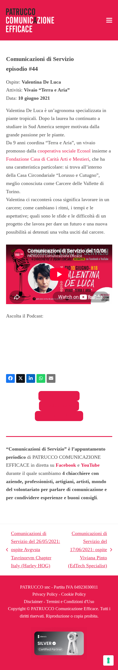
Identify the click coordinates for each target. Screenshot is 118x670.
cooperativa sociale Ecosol (64, 151)
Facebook (66, 465)
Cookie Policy (73, 594)
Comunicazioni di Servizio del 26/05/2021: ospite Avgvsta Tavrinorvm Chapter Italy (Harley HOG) (33, 550)
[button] (109, 20)
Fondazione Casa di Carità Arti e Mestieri (47, 159)
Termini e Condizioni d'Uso (70, 601)
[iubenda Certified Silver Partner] (59, 658)
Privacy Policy (45, 594)
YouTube (90, 465)
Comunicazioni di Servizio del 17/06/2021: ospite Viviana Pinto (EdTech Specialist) (86, 550)
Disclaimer (33, 601)
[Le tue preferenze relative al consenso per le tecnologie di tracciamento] (108, 660)
